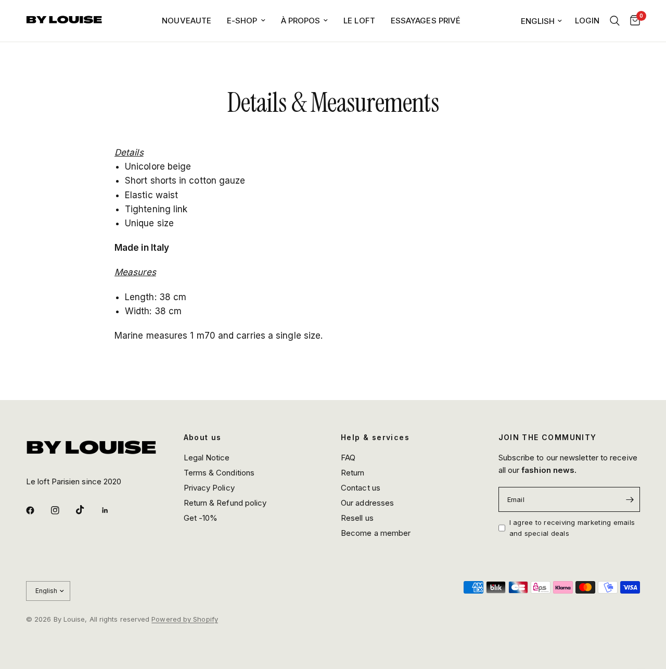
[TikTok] (87, 509)
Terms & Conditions (219, 473)
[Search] (615, 21)
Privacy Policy (209, 488)
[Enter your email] (629, 499)
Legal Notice (207, 457)
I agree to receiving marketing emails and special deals (572, 527)
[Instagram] (62, 510)
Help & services (375, 437)
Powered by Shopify (184, 619)
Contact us (360, 488)
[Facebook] (37, 510)
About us (203, 437)
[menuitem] (186, 20)
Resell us (357, 518)
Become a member (376, 533)
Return (353, 473)
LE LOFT (359, 20)
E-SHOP (242, 20)
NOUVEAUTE (186, 20)
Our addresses (367, 503)
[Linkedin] (112, 510)
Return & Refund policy (225, 503)
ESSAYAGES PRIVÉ (425, 20)
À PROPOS (301, 20)
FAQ (348, 457)
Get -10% (201, 518)
